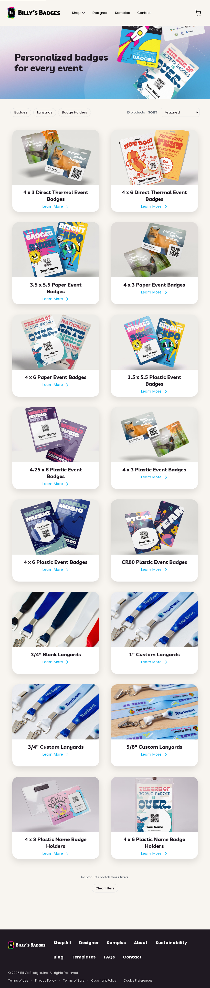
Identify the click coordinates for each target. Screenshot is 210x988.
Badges (20, 112)
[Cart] (198, 13)
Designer (89, 943)
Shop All (62, 943)
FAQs (109, 957)
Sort (153, 112)
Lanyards (44, 112)
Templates (84, 957)
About (141, 943)
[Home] (33, 13)
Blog (59, 957)
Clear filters (105, 888)
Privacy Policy (45, 980)
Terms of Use (18, 980)
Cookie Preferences (138, 980)
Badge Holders (74, 112)
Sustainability (171, 943)
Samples (116, 943)
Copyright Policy (104, 980)
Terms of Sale (73, 980)
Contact (132, 957)
